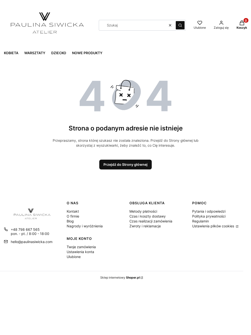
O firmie (73, 216)
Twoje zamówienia (81, 247)
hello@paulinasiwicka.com (31, 242)
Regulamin (200, 221)
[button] (180, 25)
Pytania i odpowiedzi (209, 211)
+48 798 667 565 (25, 229)
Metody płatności (143, 211)
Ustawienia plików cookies (213, 226)
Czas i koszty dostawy (147, 216)
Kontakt (73, 211)
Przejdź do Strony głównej (125, 164)
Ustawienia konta (80, 252)
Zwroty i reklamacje (145, 226)
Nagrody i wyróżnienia (85, 226)
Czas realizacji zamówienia (150, 221)
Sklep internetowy (120, 277)
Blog (70, 221)
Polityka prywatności (209, 216)
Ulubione (74, 257)
